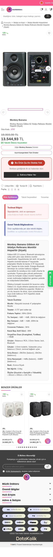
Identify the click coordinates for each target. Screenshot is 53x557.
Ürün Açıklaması (10, 197)
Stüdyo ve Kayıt (19, 23)
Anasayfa (7, 23)
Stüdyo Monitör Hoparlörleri (37, 23)
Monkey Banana (18, 120)
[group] (26, 68)
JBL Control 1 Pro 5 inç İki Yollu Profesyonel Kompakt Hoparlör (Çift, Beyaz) (12, 433)
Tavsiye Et (23, 186)
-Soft (12, 545)
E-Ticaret (18, 545)
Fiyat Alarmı (37, 186)
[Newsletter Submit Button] (47, 467)
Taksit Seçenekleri (29, 197)
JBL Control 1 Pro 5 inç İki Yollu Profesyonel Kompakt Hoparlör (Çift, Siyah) (40, 433)
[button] (4, 68)
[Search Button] (47, 16)
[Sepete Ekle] (20, 441)
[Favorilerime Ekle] (22, 394)
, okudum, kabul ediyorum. (23, 471)
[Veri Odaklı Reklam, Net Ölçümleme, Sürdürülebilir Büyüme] (26, 540)
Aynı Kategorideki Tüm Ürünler (26, 153)
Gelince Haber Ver (28, 175)
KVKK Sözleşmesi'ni (13, 471)
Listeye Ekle (9, 186)
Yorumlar (45, 197)
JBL (3, 429)
